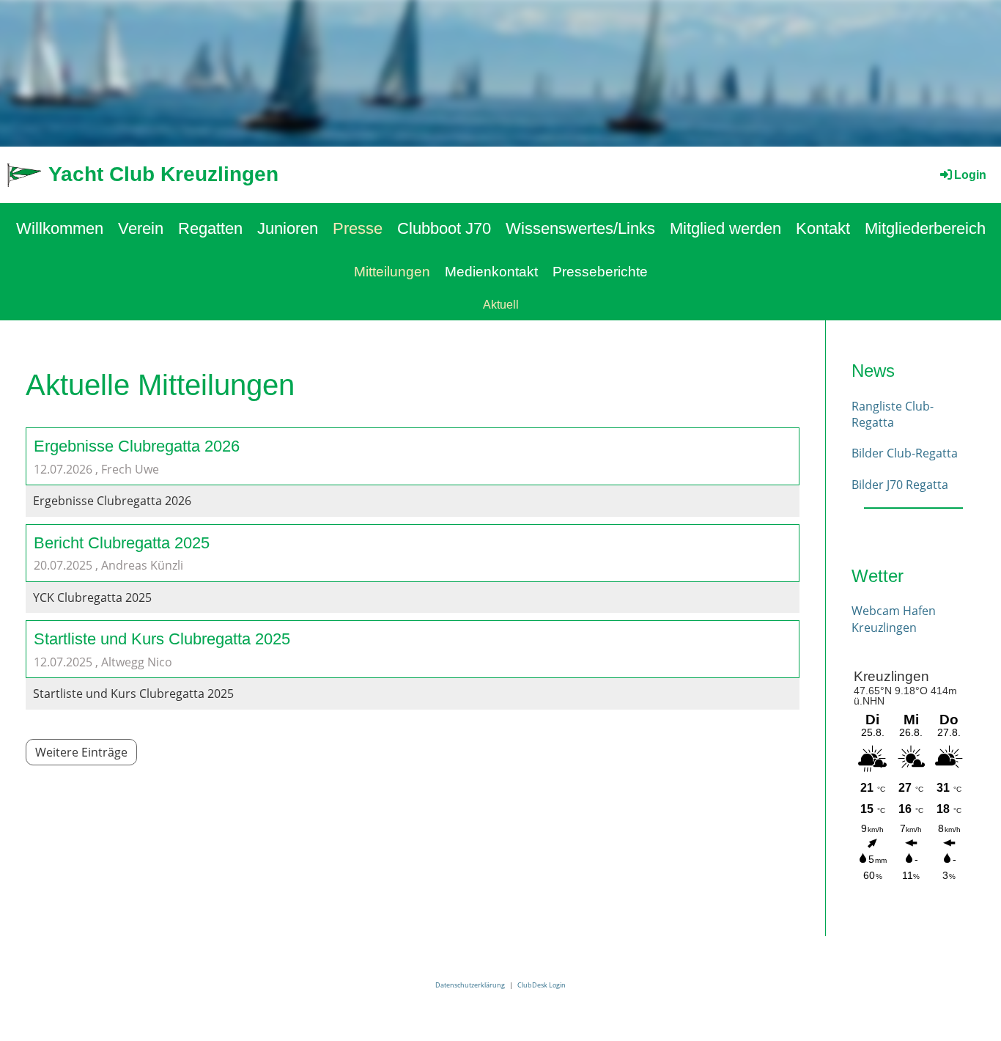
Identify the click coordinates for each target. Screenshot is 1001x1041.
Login (970, 175)
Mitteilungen (392, 271)
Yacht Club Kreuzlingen (163, 174)
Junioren (287, 228)
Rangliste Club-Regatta (893, 414)
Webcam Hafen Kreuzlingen (894, 619)
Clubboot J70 (444, 228)
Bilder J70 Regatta (900, 485)
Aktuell (501, 304)
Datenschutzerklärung (470, 985)
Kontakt (823, 228)
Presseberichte (600, 271)
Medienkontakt (491, 271)
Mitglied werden (725, 228)
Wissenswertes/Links (580, 228)
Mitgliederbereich (925, 228)
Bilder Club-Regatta (905, 453)
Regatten (210, 228)
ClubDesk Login (541, 985)
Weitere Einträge (81, 752)
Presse (358, 228)
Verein (140, 228)
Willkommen (59, 228)
